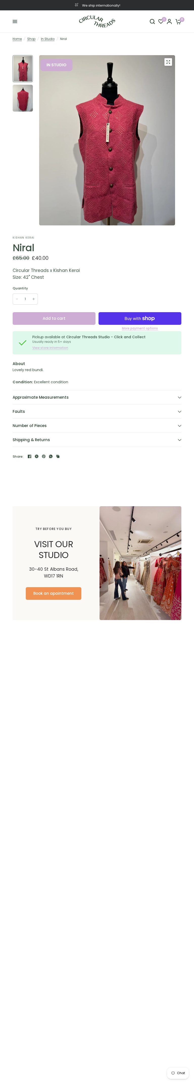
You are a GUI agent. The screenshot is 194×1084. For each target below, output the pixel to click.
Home (17, 39)
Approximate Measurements (41, 397)
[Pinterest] (44, 456)
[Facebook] (30, 456)
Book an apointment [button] (53, 593)
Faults (19, 411)
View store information (50, 347)
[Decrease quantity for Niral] (17, 299)
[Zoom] (168, 62)
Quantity (20, 288)
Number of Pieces (30, 425)
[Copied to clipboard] (58, 456)
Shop (31, 39)
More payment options (140, 328)
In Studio (48, 39)
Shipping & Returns (31, 439)
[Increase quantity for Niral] (34, 299)
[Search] (152, 21)
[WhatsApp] (51, 456)
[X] (37, 456)
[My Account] (169, 21)
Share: (18, 456)
